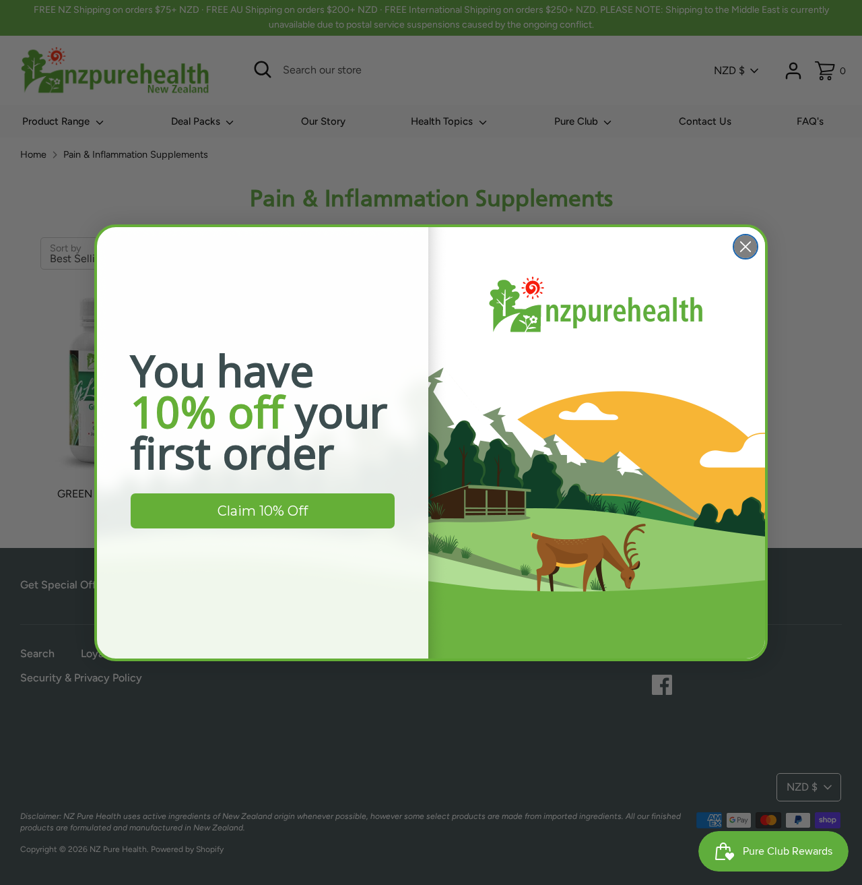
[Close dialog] (745, 247)
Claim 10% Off (263, 511)
